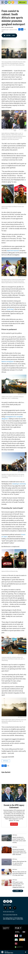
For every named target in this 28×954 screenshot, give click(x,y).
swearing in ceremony (19, 484)
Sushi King (10, 309)
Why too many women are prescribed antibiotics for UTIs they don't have (19, 873)
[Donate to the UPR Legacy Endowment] (14, 793)
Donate (23, 2)
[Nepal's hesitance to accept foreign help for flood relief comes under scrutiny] (7, 837)
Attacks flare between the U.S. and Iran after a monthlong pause (19, 863)
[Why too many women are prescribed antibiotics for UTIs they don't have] (7, 872)
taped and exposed (13, 250)
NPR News (5, 760)
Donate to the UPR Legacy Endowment (14, 806)
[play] (2, 952)
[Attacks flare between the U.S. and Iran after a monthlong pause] (7, 862)
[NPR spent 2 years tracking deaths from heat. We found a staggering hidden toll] (7, 882)
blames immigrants (8, 361)
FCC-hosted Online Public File (10, 914)
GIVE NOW (14, 824)
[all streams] (26, 952)
